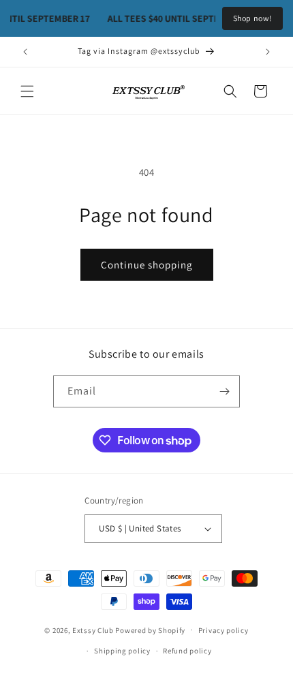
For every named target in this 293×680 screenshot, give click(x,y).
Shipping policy (122, 650)
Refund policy (187, 650)
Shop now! (252, 18)
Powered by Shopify (150, 629)
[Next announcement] (268, 52)
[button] (27, 91)
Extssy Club (93, 629)
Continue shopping (147, 264)
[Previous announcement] (25, 52)
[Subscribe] (224, 391)
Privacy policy (223, 630)
